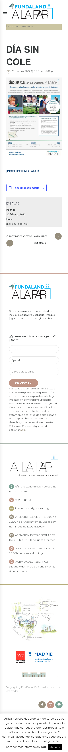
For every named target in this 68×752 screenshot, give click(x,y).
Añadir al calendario (27, 188)
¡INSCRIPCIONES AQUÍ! (22, 171)
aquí (22, 429)
